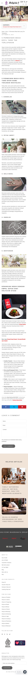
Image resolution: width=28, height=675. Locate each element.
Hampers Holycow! (6, 587)
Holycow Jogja (5, 616)
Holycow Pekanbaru (6, 621)
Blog (3, 569)
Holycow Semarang (6, 613)
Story (6, 31)
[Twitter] (24, 1)
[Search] (23, 4)
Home (3, 31)
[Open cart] (26, 4)
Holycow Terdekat (6, 597)
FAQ (3, 574)
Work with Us (5, 572)
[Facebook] (23, 1)
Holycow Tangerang (6, 602)
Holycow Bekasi (5, 606)
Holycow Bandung (6, 611)
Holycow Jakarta (6, 599)
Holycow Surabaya (6, 618)
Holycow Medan (5, 623)
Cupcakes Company (6, 562)
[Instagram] (21, 1)
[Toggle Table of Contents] (24, 26)
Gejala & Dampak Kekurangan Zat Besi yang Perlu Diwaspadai (13, 519)
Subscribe (7, 667)
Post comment (8, 446)
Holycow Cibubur (6, 609)
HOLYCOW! (4, 557)
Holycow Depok (5, 604)
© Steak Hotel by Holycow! (14, 671)
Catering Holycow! (6, 589)
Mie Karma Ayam (6, 565)
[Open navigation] (2, 3)
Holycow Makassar (6, 625)
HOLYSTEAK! (5, 560)
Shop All (4, 582)
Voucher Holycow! (6, 584)
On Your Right (5, 567)
